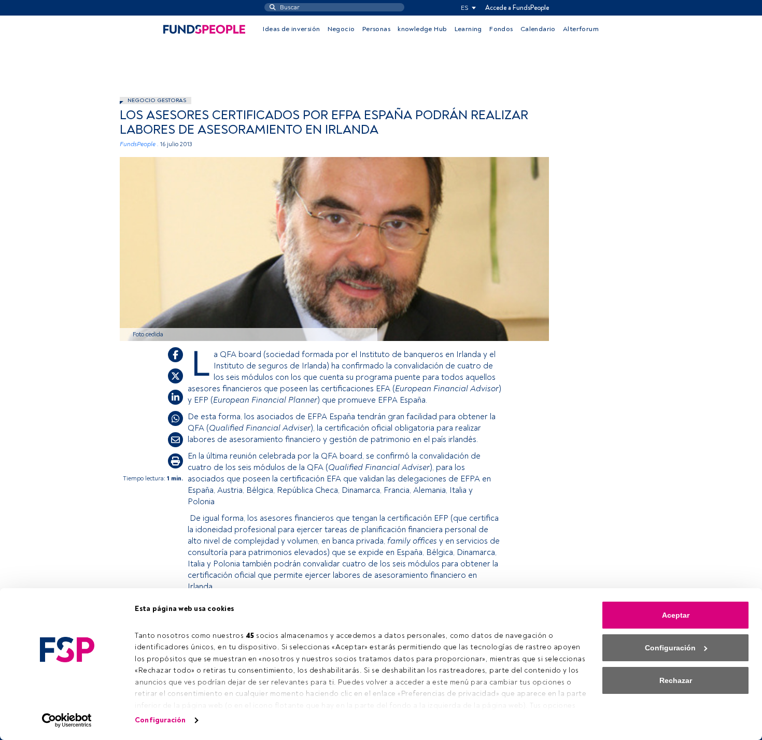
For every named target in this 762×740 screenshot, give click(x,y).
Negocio (341, 29)
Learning (468, 29)
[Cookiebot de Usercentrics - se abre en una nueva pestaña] (67, 720)
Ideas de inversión (291, 29)
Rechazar (675, 680)
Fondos (501, 29)
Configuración (160, 720)
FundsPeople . (139, 144)
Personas (376, 29)
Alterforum (581, 29)
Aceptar (675, 615)
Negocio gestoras (157, 100)
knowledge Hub (422, 29)
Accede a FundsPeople (517, 8)
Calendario (538, 29)
